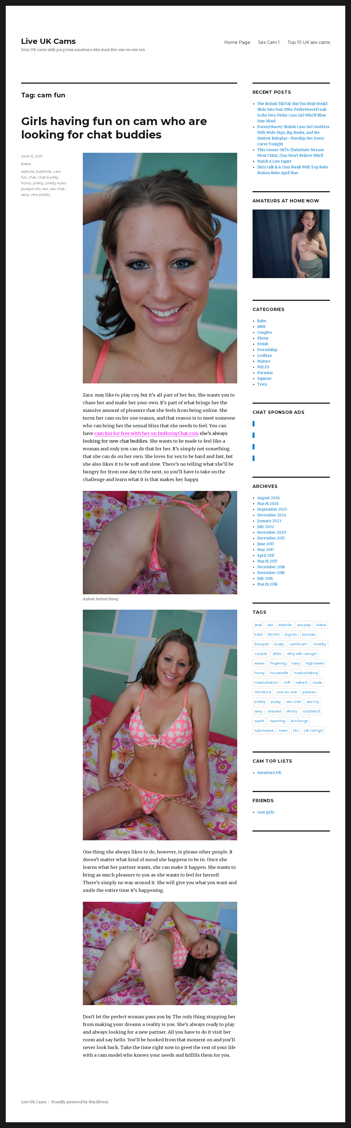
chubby (319, 644)
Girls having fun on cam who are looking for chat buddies (114, 127)
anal (258, 625)
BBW (261, 326)
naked (301, 682)
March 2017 (267, 561)
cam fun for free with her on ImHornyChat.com (146, 433)
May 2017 (265, 549)
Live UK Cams (48, 41)
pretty (38, 183)
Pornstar (265, 373)
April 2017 (265, 555)
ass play (304, 625)
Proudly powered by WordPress (79, 1102)
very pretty (40, 194)
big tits (291, 634)
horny (26, 183)
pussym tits (31, 188)
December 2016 (271, 567)
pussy (276, 701)
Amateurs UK (269, 772)
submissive (264, 730)
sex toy (313, 701)
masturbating (306, 673)
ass (270, 625)
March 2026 (268, 503)
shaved (274, 711)
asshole (28, 171)
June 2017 (265, 544)
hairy (296, 663)
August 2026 (268, 498)
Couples (264, 332)
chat (32, 177)
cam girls (265, 812)
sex (45, 188)
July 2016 (265, 578)
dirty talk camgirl (302, 653)
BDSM (273, 634)
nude (317, 682)
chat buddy (48, 177)
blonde (308, 634)
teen (283, 730)
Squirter (264, 378)
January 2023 (269, 521)
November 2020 (271, 532)
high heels (315, 663)
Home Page (237, 42)
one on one (286, 692)
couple (260, 653)
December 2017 (271, 538)
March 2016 (267, 584)
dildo (277, 653)
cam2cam (298, 644)
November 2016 (271, 572)
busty (279, 644)
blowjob (261, 644)
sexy (25, 194)
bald (258, 634)
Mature (263, 361)
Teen (262, 384)
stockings (299, 721)
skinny (291, 711)
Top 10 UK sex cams (308, 42)
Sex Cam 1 (269, 42)
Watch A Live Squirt (274, 161)
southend (311, 711)
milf (287, 682)
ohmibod (262, 692)
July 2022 (265, 526)
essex (259, 663)
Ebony (263, 338)
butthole (44, 171)
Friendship (267, 349)
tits (295, 730)
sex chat (57, 188)
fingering (278, 663)
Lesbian (264, 355)
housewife (279, 673)
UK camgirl (313, 730)
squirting (277, 721)
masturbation (266, 682)
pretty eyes (56, 183)
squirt (259, 721)
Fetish (262, 344)
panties (309, 692)
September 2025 (272, 509)
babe (321, 625)
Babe (26, 164)
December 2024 (271, 515)
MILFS (263, 367)
